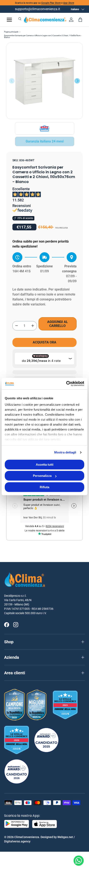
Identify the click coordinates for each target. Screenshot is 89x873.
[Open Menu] (9, 19)
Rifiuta (44, 487)
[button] (80, 19)
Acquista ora (44, 342)
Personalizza (42, 475)
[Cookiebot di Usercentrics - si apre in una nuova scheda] (66, 383)
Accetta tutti (44, 464)
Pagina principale (11, 32)
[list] (44, 81)
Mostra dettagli (65, 452)
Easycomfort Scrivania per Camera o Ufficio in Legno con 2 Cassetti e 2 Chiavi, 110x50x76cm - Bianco (42, 36)
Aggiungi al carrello (57, 324)
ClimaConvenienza (26, 837)
